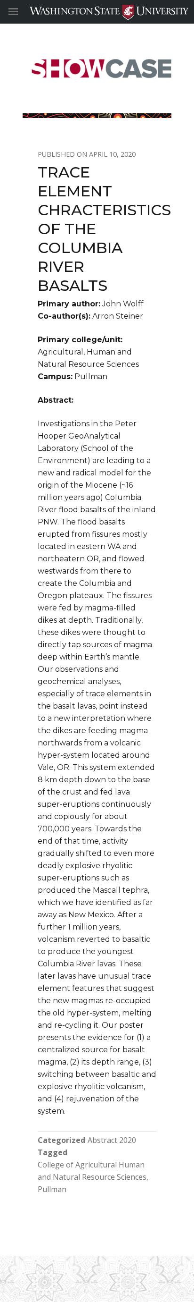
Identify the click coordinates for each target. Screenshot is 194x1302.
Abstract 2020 (112, 1140)
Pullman (52, 1189)
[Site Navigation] (23, 12)
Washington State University (97, 11)
